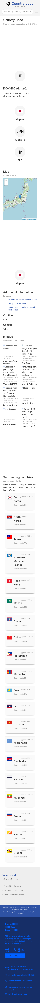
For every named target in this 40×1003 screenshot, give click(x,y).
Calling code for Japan (17, 303)
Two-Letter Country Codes (13, 890)
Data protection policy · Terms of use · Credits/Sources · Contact (20, 912)
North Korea (20, 520)
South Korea (20, 501)
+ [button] (6, 180)
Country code (22, 3)
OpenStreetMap (32, 219)
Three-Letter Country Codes (14, 895)
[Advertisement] (20, 48)
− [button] (6, 184)
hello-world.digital (15, 956)
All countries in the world (12, 886)
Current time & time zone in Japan (22, 300)
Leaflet (24, 219)
